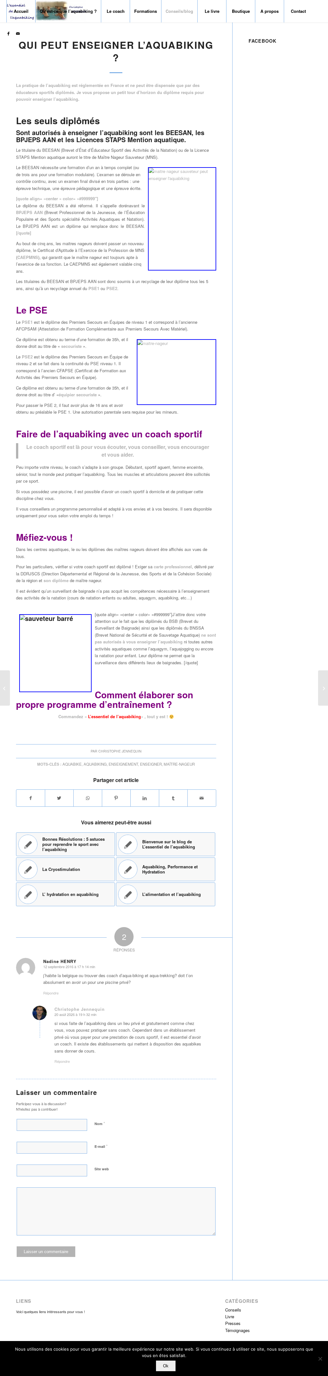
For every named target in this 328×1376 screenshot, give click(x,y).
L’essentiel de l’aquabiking (114, 716)
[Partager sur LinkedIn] (145, 798)
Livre (229, 1316)
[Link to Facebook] (8, 33)
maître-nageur (179, 764)
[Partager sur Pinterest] (116, 798)
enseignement (123, 764)
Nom (99, 1123)
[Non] (320, 1358)
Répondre (51, 992)
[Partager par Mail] (202, 798)
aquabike (72, 764)
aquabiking (95, 764)
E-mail (101, 1146)
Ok (165, 1365)
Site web (101, 1168)
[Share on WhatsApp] (88, 798)
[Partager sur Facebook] (30, 798)
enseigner (151, 764)
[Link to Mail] (18, 33)
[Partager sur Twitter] (59, 798)
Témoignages (237, 1330)
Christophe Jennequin (120, 751)
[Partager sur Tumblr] (173, 798)
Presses (233, 1323)
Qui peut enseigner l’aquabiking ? (116, 51)
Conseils (233, 1310)
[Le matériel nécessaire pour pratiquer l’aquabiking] (5, 688)
